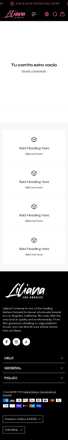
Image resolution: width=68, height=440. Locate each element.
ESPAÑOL (11, 430)
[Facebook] (6, 342)
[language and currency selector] (47, 14)
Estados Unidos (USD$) (20, 419)
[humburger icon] (34, 14)
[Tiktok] (26, 342)
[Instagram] (16, 342)
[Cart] (62, 14)
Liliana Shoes (31, 391)
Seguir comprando (34, 71)
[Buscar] (55, 14)
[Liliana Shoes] (15, 14)
